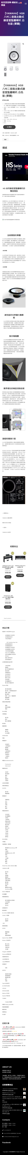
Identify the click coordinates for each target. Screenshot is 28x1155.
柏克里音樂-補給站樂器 (9, 3)
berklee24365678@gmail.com (11, 1136)
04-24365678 (7, 1130)
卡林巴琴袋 (7, 665)
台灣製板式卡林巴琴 (10, 647)
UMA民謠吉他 (5, 959)
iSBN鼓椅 (7, 902)
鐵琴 (6, 861)
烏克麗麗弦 (7, 816)
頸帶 (6, 808)
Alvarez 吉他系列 (6, 940)
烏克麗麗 (4, 894)
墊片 (6, 806)
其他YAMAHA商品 (6, 522)
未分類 (4, 1014)
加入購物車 (9, 127)
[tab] (5, 139)
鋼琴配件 (7, 752)
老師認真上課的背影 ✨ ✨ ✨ (9, 1031)
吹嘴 (6, 804)
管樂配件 (4, 796)
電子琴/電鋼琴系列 (9, 669)
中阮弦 (6, 833)
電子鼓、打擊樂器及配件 (11, 690)
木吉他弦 (7, 814)
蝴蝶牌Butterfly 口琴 (10, 853)
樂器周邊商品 (5, 896)
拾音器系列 (5, 908)
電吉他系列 (7, 676)
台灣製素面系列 (9, 644)
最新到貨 (4, 1009)
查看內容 (8, 576)
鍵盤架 (6, 778)
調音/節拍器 (8, 935)
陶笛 (6, 859)
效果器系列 (7, 672)
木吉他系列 (7, 674)
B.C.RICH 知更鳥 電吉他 (8, 913)
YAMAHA (7, 135)
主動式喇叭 (7, 132)
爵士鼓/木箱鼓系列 (9, 682)
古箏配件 (7, 754)
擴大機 (6, 882)
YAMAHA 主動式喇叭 (7, 518)
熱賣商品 (4, 1012)
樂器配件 (4, 740)
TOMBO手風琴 (8, 1002)
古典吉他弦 (7, 823)
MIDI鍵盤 (7, 733)
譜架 (6, 775)
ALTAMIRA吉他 (6, 985)
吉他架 (6, 772)
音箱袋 (6, 667)
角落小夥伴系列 (9, 657)
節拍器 (6, 749)
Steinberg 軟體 (8, 889)
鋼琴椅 (6, 903)
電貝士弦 (7, 828)
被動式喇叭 (7, 878)
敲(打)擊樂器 (8, 721)
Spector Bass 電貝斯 (7, 937)
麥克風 (4, 723)
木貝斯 (6, 949)
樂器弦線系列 (5, 810)
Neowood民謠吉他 (6, 954)
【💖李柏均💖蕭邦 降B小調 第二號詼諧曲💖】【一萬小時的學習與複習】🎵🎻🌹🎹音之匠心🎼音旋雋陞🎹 (14, 1035)
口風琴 (6, 851)
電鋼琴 (6, 729)
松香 (6, 967)
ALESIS (4, 788)
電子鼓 (6, 717)
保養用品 (7, 799)
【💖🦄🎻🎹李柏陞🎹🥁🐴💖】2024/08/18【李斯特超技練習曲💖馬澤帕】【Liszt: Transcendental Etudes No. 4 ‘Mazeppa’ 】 (14, 1041)
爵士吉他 (7, 944)
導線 (6, 709)
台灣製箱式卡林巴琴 (10, 635)
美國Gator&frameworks (7, 760)
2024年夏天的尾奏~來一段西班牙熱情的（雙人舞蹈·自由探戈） (13, 1046)
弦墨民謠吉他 (5, 956)
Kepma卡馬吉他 (6, 995)
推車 (6, 885)
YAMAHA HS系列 (6, 532)
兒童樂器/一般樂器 (6, 844)
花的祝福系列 (8, 659)
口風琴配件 (7, 751)
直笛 (6, 849)
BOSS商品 (4, 839)
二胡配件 (7, 756)
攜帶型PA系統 (8, 887)
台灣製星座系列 (9, 645)
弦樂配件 (4, 964)
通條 (6, 803)
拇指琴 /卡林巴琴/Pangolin (8, 631)
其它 (6, 777)
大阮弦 (6, 835)
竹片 (6, 801)
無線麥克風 (7, 977)
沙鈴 (6, 856)
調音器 (6, 747)
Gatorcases (8, 766)
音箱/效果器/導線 (6, 701)
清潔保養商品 (5, 785)
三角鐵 (6, 858)
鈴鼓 (6, 854)
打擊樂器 (4, 714)
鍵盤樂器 (7, 697)
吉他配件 (7, 744)
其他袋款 (7, 670)
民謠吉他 (7, 945)
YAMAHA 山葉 (13, 132)
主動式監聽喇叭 (13, 135)
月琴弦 (6, 829)
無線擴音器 (7, 975)
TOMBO (4, 998)
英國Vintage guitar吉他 (7, 1004)
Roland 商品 (5, 685)
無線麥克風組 (8, 974)
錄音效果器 (7, 707)
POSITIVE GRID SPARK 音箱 (9, 865)
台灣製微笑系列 (9, 637)
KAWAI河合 (5, 735)
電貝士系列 (7, 677)
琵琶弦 (6, 826)
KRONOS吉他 (5, 990)
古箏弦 (6, 817)
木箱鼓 (4, 841)
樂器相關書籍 (5, 1007)
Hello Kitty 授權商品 (10, 652)
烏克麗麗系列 (8, 681)
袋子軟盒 (7, 699)
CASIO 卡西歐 (5, 915)
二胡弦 (6, 831)
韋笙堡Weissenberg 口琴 (11, 847)
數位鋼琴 (7, 694)
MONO (6, 905)
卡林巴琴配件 (8, 638)
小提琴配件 (7, 746)
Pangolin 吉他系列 (6, 951)
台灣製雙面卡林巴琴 (10, 649)
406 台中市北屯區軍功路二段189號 (12, 1133)
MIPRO (4, 970)
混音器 (6, 875)
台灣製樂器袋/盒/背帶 (7, 662)
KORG (3, 928)
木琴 (6, 863)
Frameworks (8, 764)
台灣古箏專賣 (5, 783)
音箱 (6, 705)
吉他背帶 (7, 679)
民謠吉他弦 (7, 821)
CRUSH (4, 988)
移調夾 (6, 758)
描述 (5, 139)
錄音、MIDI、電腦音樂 (10, 696)
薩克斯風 (4, 910)
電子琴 (6, 731)
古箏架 (6, 780)
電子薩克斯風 (8, 689)
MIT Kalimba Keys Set (12, 642)
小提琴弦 (7, 819)
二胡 (3, 923)
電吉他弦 (7, 824)
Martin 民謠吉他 (6, 891)
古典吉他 (7, 947)
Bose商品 (4, 711)
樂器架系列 (5, 768)
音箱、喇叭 (7, 692)
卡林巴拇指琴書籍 (9, 651)
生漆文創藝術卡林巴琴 (10, 654)
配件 (6, 719)
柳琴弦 (6, 836)
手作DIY (7, 656)
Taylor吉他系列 (5, 983)
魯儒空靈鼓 (5, 925)
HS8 (18, 135)
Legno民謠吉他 (6, 961)
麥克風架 (7, 773)
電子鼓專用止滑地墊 (10, 900)
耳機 (3, 738)
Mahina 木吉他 (5, 993)
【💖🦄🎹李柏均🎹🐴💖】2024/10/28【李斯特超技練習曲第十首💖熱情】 (13, 1028)
